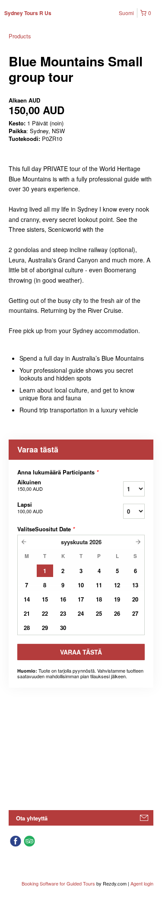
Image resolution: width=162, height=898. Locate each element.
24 (81, 613)
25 (99, 613)
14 (27, 599)
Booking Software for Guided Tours (59, 883)
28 (27, 628)
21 (27, 613)
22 (45, 613)
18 (99, 599)
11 (99, 585)
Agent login (141, 883)
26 (117, 613)
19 (117, 599)
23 (63, 613)
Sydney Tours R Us (27, 13)
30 (63, 628)
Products (20, 36)
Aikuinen (30, 485)
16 (63, 599)
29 (45, 628)
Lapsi (30, 507)
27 (135, 613)
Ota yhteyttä (32, 818)
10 (81, 585)
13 (135, 585)
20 (135, 599)
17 (81, 599)
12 (117, 585)
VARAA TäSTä (81, 652)
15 (45, 599)
